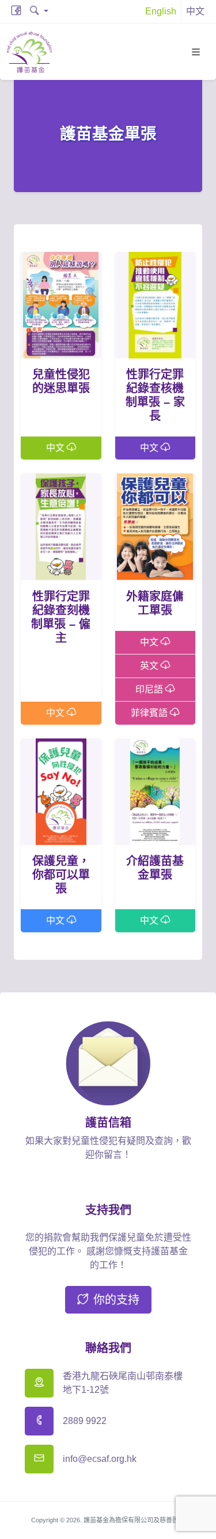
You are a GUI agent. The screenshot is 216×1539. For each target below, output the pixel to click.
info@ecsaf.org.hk (100, 1459)
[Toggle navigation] (196, 52)
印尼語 (150, 689)
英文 (150, 666)
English (160, 11)
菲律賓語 (150, 713)
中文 (56, 448)
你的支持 (116, 1299)
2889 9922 (85, 1421)
